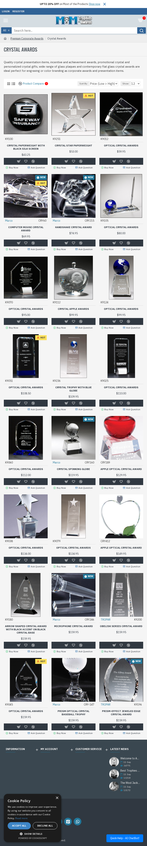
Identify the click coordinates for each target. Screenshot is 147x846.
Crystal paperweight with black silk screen (26, 147)
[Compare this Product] (33, 481)
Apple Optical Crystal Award (121, 469)
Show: (125, 83)
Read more (21, 818)
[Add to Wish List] (25, 481)
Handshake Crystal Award (73, 227)
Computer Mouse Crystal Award (25, 229)
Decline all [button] (45, 825)
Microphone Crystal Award (73, 626)
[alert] (32, 818)
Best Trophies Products (130, 770)
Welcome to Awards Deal (130, 758)
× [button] (57, 798)
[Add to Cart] (18, 481)
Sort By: (83, 83)
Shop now (94, 4)
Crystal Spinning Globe (73, 469)
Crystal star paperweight (73, 145)
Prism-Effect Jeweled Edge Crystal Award (121, 713)
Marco (9, 220)
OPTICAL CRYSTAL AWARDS (121, 145)
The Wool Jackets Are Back (130, 782)
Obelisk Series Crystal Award (121, 626)
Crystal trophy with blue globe (73, 389)
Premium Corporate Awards (27, 38)
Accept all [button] (19, 825)
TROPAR (105, 619)
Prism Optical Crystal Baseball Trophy (73, 713)
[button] (32, 834)
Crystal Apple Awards (73, 309)
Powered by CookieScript (32, 838)
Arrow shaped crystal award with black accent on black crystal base (26, 629)
